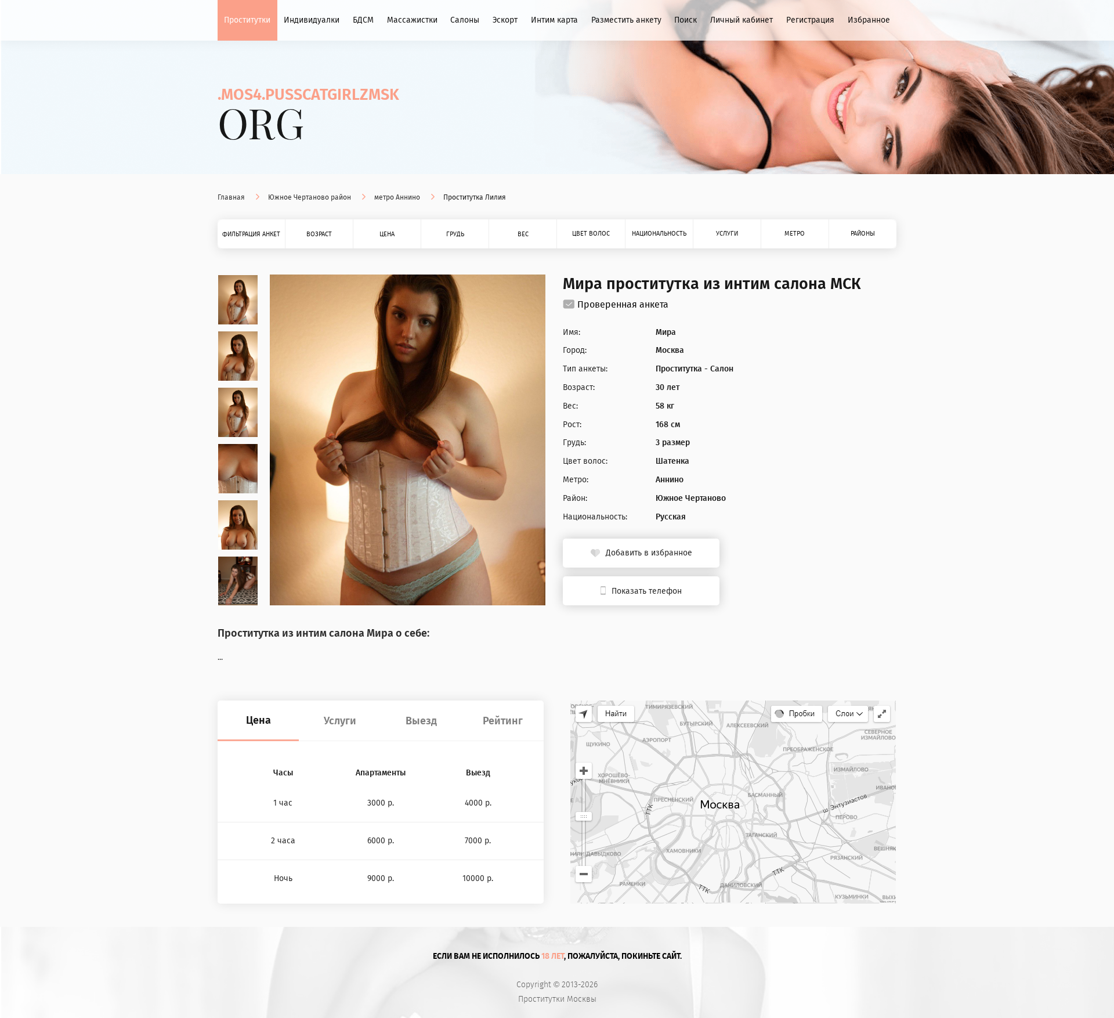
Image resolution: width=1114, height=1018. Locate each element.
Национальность (659, 233)
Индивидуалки (311, 20)
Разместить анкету (626, 20)
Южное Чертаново (691, 498)
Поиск (685, 20)
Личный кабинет (741, 20)
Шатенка (672, 461)
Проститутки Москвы (557, 999)
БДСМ (363, 20)
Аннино (669, 480)
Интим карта (554, 20)
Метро (794, 233)
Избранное (869, 20)
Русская (671, 517)
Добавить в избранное (649, 553)
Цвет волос (591, 233)
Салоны (464, 20)
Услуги (727, 233)
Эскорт (505, 20)
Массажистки (412, 20)
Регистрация (810, 20)
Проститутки (247, 20)
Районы (863, 233)
